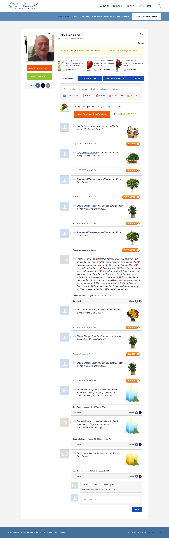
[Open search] (159, 6)
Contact (130, 6)
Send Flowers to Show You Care (92, 114)
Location (117, 6)
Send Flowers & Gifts (146, 16)
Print (137, 510)
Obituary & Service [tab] (115, 78)
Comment (77, 301)
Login (142, 34)
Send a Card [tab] (135, 96)
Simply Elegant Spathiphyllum (91, 206)
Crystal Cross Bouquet (87, 126)
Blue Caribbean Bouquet (88, 310)
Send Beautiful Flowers (39, 68)
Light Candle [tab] (89, 96)
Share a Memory (39, 76)
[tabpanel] (101, 297)
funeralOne (154, 532)
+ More (139, 78)
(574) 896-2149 (145, 6)
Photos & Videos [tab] (90, 78)
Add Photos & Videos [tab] (73, 96)
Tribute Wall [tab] (67, 78)
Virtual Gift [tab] (102, 96)
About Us (104, 6)
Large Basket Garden (87, 153)
